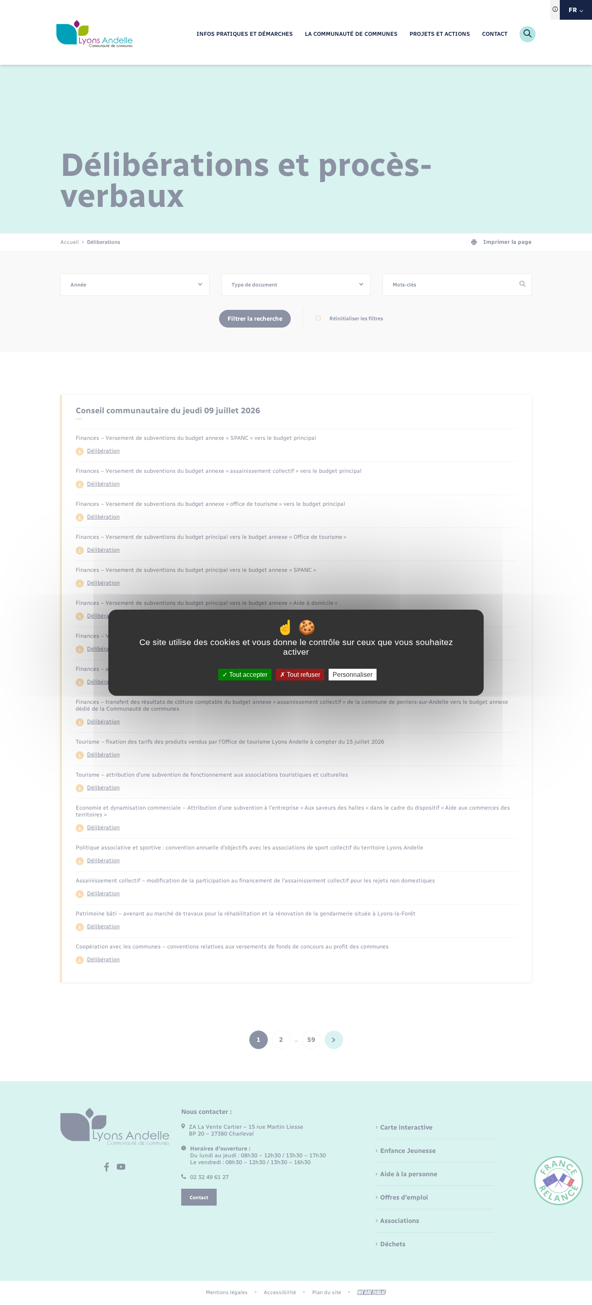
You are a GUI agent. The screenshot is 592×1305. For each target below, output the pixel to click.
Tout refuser (302, 674)
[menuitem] (245, 34)
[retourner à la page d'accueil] (94, 34)
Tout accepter (247, 674)
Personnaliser (353, 674)
